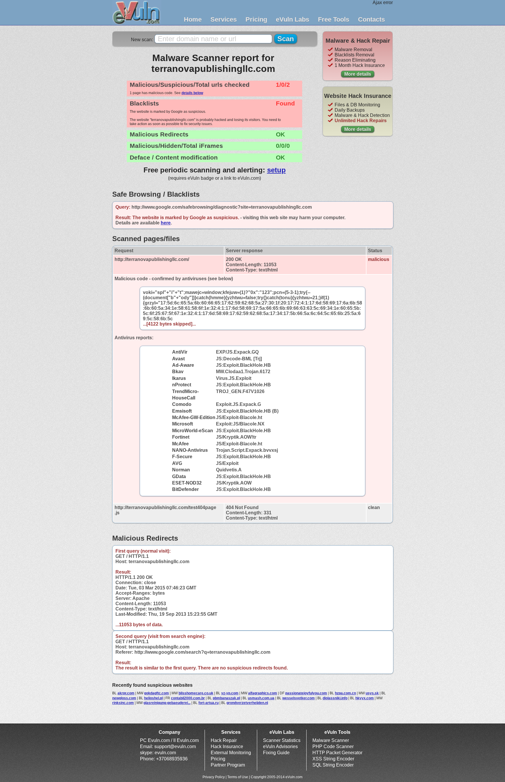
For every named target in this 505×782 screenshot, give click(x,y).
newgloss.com (124, 698)
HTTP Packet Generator (337, 752)
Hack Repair (224, 740)
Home (193, 19)
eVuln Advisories (280, 746)
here (166, 222)
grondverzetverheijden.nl (247, 703)
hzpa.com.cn (345, 693)
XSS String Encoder (333, 758)
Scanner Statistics (281, 740)
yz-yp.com (229, 693)
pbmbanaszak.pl (226, 698)
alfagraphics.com (262, 693)
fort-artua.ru (208, 703)
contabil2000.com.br (188, 698)
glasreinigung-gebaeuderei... (167, 703)
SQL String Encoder (333, 764)
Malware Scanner (330, 740)
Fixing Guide (276, 752)
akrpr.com (125, 693)
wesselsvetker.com (298, 698)
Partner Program (228, 764)
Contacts (371, 19)
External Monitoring (231, 752)
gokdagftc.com (156, 693)
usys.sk (372, 693)
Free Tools (333, 19)
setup (276, 170)
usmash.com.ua (261, 698)
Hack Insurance (227, 746)
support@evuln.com (175, 746)
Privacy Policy (214, 777)
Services (223, 19)
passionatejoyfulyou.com (306, 693)
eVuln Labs (292, 19)
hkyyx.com (364, 698)
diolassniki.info (335, 698)
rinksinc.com (123, 703)
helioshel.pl (153, 698)
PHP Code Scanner (333, 746)
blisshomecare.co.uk (196, 693)
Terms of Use (237, 777)
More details (357, 74)
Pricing (256, 19)
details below (192, 93)
